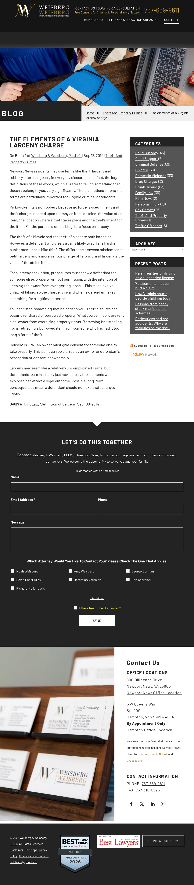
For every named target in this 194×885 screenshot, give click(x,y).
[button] (190, 857)
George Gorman (142, 571)
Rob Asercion (141, 580)
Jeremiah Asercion (87, 580)
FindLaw (31, 862)
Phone (103, 500)
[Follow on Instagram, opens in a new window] (163, 804)
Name (15, 477)
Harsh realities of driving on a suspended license (155, 275)
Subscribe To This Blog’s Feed (154, 345)
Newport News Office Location (154, 692)
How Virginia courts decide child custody (152, 295)
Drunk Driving (146, 187)
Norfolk (163, 754)
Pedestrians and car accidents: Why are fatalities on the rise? (152, 323)
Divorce (141, 170)
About (99, 19)
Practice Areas (139, 19)
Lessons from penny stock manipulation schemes (151, 308)
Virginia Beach (149, 754)
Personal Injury (147, 204)
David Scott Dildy (28, 580)
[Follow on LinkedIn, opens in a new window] (152, 804)
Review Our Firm (163, 841)
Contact (171, 19)
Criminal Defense (149, 164)
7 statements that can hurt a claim (153, 285)
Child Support (146, 158)
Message (17, 522)
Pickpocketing (22, 207)
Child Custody (146, 152)
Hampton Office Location (150, 730)
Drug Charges (146, 181)
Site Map (30, 850)
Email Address (23, 500)
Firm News (143, 198)
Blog (158, 19)
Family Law (144, 192)
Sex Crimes (144, 209)
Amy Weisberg (84, 571)
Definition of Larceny (58, 404)
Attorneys (115, 19)
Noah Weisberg (27, 571)
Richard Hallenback (30, 588)
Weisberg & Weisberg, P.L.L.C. (56, 155)
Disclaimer (97, 598)
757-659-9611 (161, 10)
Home (88, 19)
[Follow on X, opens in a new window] (141, 804)
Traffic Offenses (148, 225)
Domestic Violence (150, 175)
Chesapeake (134, 760)
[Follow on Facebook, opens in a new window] (131, 804)
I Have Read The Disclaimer (100, 608)
